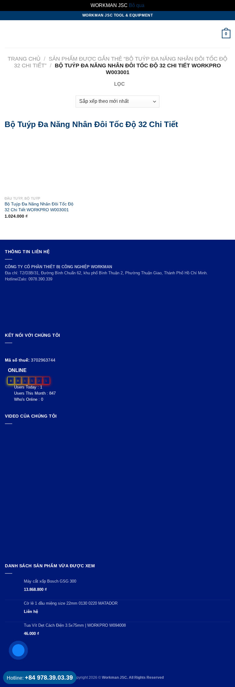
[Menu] (8, 33)
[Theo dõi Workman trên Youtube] (15, 350)
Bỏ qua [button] (136, 5)
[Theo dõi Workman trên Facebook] (8, 350)
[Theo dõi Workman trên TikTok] (22, 350)
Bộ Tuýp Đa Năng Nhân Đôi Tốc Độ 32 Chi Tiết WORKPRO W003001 (39, 206)
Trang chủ (24, 58)
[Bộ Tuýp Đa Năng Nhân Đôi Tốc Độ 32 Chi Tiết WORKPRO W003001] (15, 164)
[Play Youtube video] (117, 492)
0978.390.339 (40, 279)
